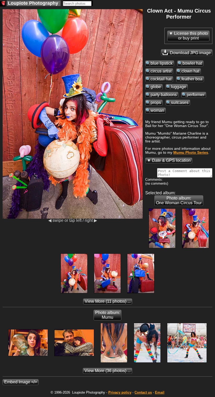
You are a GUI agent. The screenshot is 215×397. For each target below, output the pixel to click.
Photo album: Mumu (107, 314)
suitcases (180, 102)
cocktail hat (160, 79)
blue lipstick (161, 63)
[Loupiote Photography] (3, 4)
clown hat (190, 71)
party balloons (163, 94)
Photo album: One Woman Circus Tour (179, 200)
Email (159, 392)
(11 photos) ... (108, 301)
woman (157, 110)
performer (196, 94)
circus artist (160, 71)
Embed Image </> (20, 382)
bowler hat (192, 63)
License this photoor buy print (191, 35)
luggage (178, 87)
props (155, 102)
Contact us (143, 392)
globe (155, 87)
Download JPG (190, 53)
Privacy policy (119, 392)
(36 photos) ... (107, 370)
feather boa (191, 79)
